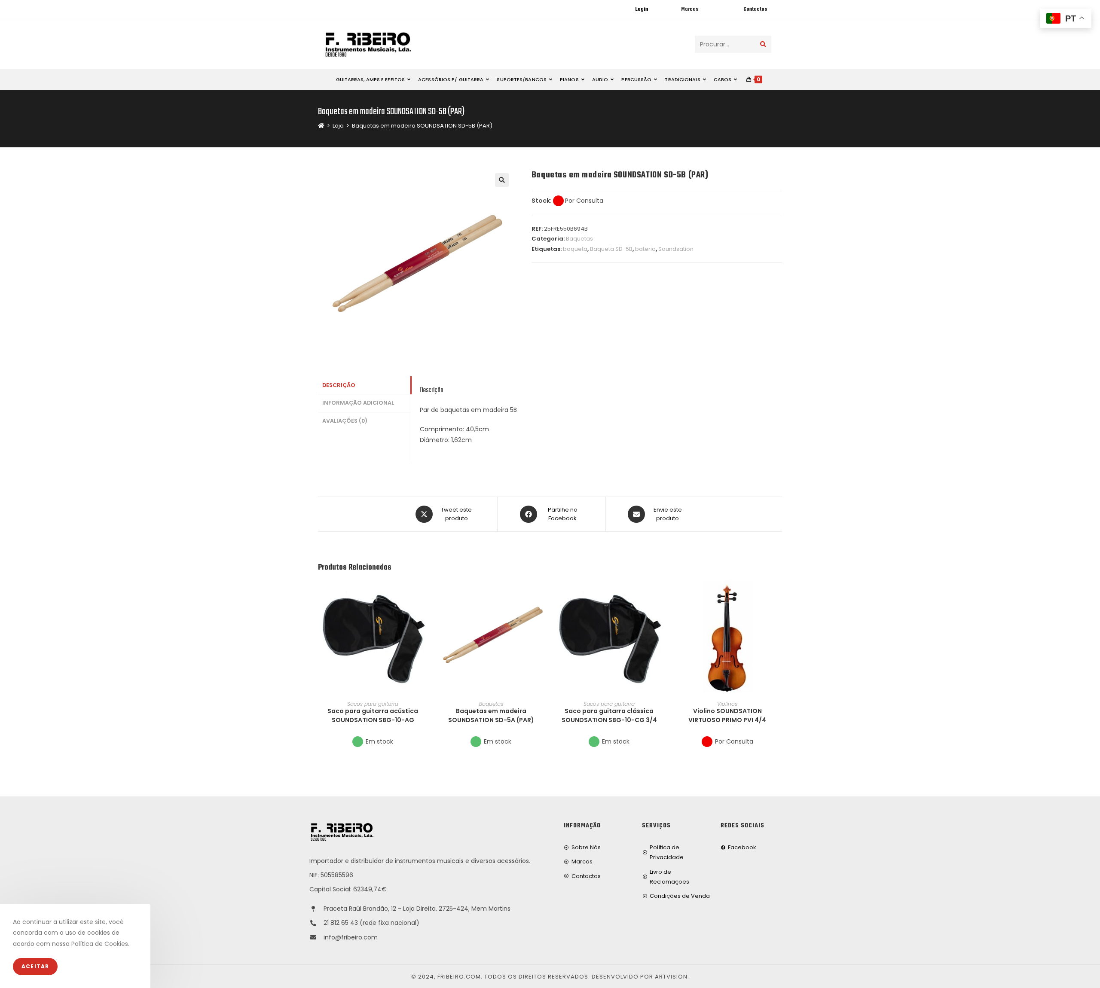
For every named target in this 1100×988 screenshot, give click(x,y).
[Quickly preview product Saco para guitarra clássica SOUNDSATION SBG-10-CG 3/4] (661, 595)
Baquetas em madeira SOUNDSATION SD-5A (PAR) (491, 715)
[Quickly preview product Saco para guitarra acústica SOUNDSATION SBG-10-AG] (425, 595)
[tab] (364, 385)
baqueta (575, 249)
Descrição (338, 385)
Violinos (727, 703)
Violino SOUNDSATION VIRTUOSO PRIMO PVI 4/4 (727, 715)
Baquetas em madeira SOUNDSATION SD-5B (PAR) (422, 126)
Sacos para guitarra (372, 703)
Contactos (755, 9)
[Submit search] (763, 44)
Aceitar (35, 966)
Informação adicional (358, 402)
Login (641, 9)
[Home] (321, 126)
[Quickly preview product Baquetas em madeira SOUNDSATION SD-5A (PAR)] (543, 595)
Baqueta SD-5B (611, 249)
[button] (425, 617)
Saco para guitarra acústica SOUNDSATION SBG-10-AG (372, 715)
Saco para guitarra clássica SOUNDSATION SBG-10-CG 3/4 (609, 715)
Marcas (689, 9)
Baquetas (579, 239)
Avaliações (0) (344, 420)
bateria (645, 249)
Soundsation (676, 249)
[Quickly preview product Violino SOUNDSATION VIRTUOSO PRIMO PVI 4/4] (779, 595)
